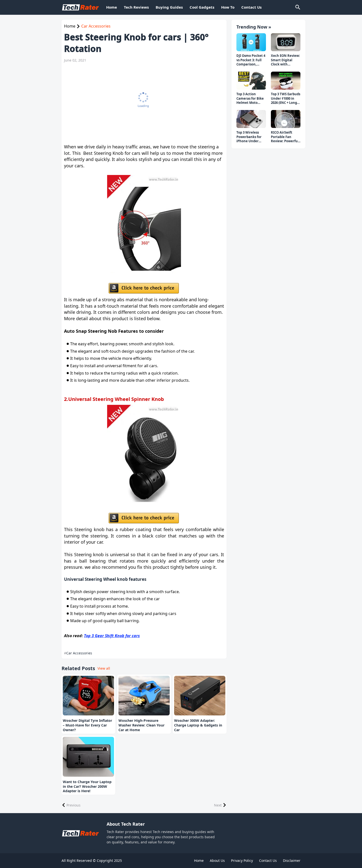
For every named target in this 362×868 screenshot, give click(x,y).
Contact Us (251, 7)
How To (227, 7)
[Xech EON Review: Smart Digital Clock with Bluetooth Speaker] (285, 42)
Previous (73, 805)
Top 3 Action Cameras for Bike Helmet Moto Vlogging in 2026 (250, 98)
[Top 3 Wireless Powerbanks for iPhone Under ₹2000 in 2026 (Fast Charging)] (251, 119)
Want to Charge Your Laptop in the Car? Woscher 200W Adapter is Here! (87, 786)
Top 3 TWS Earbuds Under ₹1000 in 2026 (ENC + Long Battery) (285, 98)
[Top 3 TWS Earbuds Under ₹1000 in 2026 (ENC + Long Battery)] (285, 81)
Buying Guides (169, 7)
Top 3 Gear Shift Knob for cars (112, 635)
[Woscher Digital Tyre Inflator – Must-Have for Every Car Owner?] (88, 696)
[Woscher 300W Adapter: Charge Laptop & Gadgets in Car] (199, 696)
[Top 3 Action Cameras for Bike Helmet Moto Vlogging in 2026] (251, 81)
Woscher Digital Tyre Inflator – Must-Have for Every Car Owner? (87, 725)
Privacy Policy (242, 860)
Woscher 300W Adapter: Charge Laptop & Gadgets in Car (198, 725)
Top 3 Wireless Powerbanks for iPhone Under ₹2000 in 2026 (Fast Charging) (250, 136)
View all (104, 668)
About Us (217, 860)
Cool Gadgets (202, 7)
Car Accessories (96, 26)
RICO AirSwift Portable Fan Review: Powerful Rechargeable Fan (285, 136)
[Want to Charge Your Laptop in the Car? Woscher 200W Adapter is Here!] (88, 757)
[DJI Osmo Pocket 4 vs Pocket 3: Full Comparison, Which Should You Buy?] (251, 42)
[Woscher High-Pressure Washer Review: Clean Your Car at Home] (144, 696)
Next (218, 805)
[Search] (297, 7)
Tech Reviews (136, 7)
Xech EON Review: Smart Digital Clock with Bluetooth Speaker (285, 60)
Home (111, 7)
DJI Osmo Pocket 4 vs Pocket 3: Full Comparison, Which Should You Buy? (250, 60)
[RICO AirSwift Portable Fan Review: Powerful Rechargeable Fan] (285, 119)
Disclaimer (291, 860)
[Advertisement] (141, 103)
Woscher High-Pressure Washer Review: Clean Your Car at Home (141, 725)
